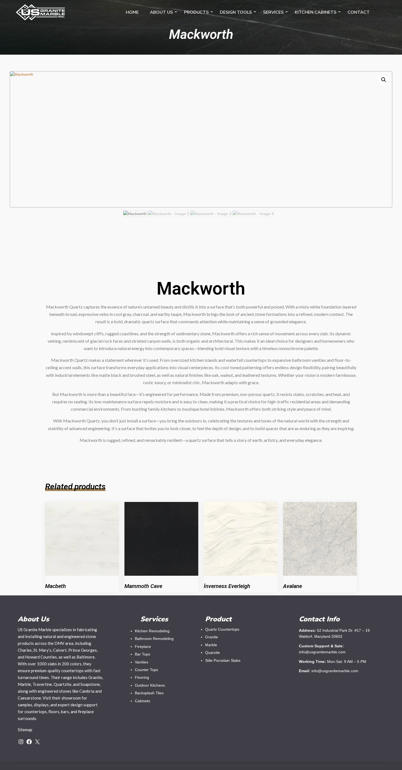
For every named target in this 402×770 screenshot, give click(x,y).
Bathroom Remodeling (154, 638)
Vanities (141, 662)
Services (273, 12)
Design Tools (236, 12)
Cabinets (142, 701)
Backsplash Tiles (149, 693)
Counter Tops (146, 670)
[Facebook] (29, 742)
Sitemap (25, 729)
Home (132, 12)
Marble (211, 645)
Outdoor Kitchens (150, 685)
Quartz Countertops (222, 629)
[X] (37, 742)
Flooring (142, 677)
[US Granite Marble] (40, 11)
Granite (211, 637)
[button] (384, 80)
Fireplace (143, 646)
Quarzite (212, 652)
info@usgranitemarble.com (334, 671)
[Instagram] (21, 742)
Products (196, 12)
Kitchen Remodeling (152, 631)
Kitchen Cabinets (315, 12)
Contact (359, 12)
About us (161, 12)
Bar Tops (142, 654)
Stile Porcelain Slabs (222, 660)
